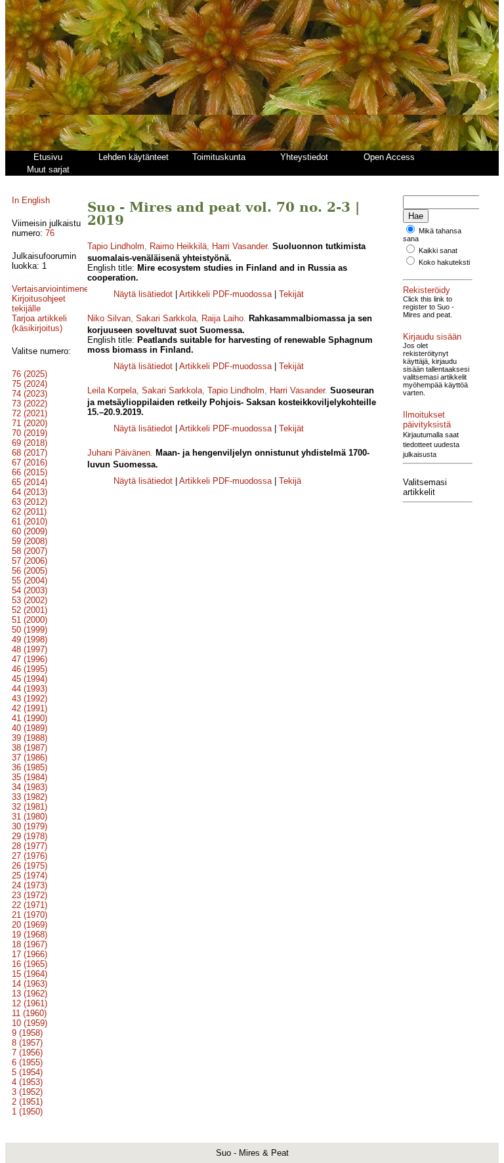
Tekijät (291, 294)
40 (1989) (29, 728)
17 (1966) (29, 954)
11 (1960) (29, 1013)
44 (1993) (29, 689)
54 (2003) (29, 590)
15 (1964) (29, 974)
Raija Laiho (222, 318)
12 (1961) (29, 1003)
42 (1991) (29, 708)
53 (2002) (29, 600)
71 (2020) (29, 423)
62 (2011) (29, 512)
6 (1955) (27, 1062)
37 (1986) (29, 757)
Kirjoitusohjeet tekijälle (39, 303)
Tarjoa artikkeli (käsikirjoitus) (39, 323)
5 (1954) (27, 1072)
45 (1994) (29, 679)
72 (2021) (29, 413)
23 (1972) (29, 895)
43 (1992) (29, 698)
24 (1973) (29, 885)
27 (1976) (29, 856)
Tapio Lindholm (115, 246)
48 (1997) (29, 649)
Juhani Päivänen (118, 453)
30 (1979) (29, 826)
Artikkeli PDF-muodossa (225, 294)
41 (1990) (29, 718)
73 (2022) (29, 403)
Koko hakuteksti (444, 262)
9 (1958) (27, 1033)
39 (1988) (29, 738)
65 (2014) (29, 482)
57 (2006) (29, 561)
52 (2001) (29, 610)
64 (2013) (29, 492)
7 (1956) (27, 1052)
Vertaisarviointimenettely (58, 289)
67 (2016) (29, 462)
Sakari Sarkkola (166, 318)
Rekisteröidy (426, 290)
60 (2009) (29, 531)
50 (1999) (29, 630)
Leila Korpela (111, 390)
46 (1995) (29, 669)
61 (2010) (29, 521)
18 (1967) (29, 944)
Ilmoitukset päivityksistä (427, 419)
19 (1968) (29, 934)
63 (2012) (29, 502)
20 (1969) (29, 925)
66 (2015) (29, 472)
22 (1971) (29, 905)
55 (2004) (29, 580)
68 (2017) (29, 453)
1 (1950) (27, 1111)
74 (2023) (29, 394)
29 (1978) (29, 836)
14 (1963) (29, 984)
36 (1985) (29, 767)
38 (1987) (29, 748)
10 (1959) (29, 1023)
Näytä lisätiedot (144, 294)
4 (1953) (27, 1082)
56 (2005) (29, 571)
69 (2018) (29, 443)
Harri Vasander (239, 246)
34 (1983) (29, 787)
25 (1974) (29, 875)
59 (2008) (29, 541)
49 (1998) (29, 639)
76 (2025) (29, 374)
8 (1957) (27, 1043)
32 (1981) (29, 807)
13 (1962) (29, 993)
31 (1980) (29, 816)
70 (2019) (29, 433)
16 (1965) (29, 964)
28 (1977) (29, 846)
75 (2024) (29, 384)
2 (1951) (27, 1102)
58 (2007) (29, 551)
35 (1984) (29, 777)
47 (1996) (29, 659)
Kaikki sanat (438, 250)
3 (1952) (27, 1092)
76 (49, 233)
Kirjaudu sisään (432, 337)
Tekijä (290, 481)
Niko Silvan (109, 318)
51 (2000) (29, 620)
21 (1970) (29, 915)
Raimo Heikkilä (178, 246)
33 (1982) (29, 797)
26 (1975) (29, 866)
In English (31, 200)
